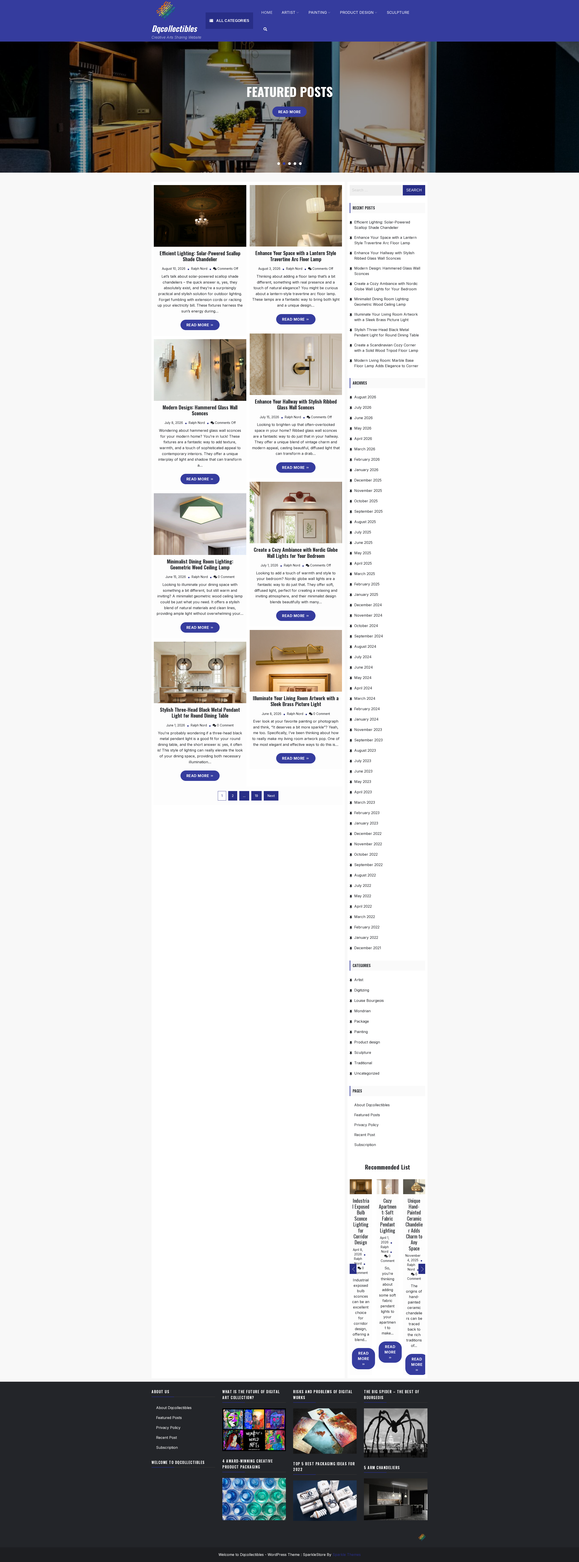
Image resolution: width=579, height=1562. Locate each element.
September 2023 (368, 740)
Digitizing (361, 990)
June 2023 (363, 771)
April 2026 (363, 438)
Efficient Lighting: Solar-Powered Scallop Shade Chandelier (200, 256)
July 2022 (362, 885)
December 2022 (368, 833)
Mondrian (362, 1011)
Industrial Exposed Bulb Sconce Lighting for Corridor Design (360, 1221)
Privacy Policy (366, 1125)
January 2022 (366, 937)
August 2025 (365, 521)
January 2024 (366, 719)
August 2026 (365, 397)
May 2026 (362, 428)
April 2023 (363, 792)
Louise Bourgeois (369, 1000)
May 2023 (362, 781)
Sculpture (398, 12)
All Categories (232, 21)
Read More (289, 118)
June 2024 (363, 667)
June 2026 (363, 418)
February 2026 (367, 459)
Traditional (363, 1063)
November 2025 (368, 490)
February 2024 (367, 709)
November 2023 (368, 729)
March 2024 (364, 698)
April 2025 (363, 563)
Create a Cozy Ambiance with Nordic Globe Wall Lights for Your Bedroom (296, 552)
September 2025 (368, 511)
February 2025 (367, 584)
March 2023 (364, 802)
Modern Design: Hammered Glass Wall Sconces (200, 410)
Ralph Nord (199, 268)
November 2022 (368, 844)
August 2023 (365, 750)
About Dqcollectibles (372, 1105)
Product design (357, 12)
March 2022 (364, 916)
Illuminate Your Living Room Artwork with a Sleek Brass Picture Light (296, 700)
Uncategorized (366, 1073)
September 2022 (368, 864)
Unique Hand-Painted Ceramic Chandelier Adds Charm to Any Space (414, 1224)
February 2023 (367, 812)
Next (271, 796)
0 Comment (226, 577)
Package (361, 1021)
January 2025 (366, 594)
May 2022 (362, 896)
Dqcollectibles (174, 28)
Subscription (365, 1144)
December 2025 (368, 480)
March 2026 (364, 449)
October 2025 (366, 501)
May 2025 (362, 553)
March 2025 (364, 573)
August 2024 (365, 646)
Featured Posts (367, 1115)
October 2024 (366, 625)
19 (256, 796)
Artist (288, 12)
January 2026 (366, 469)
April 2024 (363, 688)
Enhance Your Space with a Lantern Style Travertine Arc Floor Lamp (295, 255)
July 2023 (362, 761)
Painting (317, 12)
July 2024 (363, 657)
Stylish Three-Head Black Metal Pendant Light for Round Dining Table (200, 712)
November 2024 (368, 615)
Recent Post (364, 1134)
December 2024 (368, 605)
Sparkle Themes (346, 1554)
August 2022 (365, 875)
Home (267, 12)
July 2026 (362, 407)
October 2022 (366, 854)
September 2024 (368, 636)
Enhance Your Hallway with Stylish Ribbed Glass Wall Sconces (296, 404)
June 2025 (363, 542)
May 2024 (363, 677)
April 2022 (363, 906)
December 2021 (367, 948)
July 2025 (362, 532)
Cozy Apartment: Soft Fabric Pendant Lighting (387, 1215)
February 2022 (367, 927)
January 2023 (366, 823)
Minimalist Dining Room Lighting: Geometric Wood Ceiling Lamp (200, 564)
